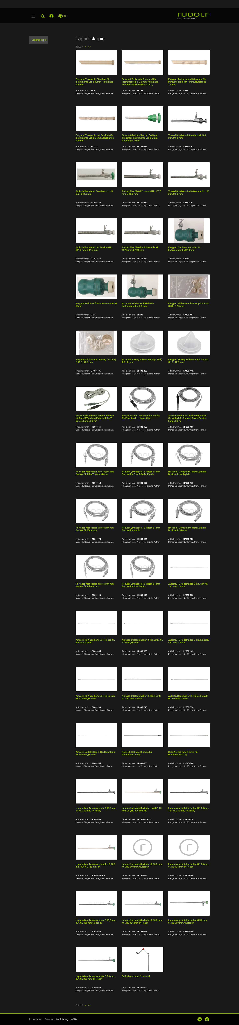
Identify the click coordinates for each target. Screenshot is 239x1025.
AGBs (74, 1019)
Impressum (35, 1019)
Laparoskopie (39, 39)
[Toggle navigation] (33, 16)
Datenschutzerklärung (56, 1019)
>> (89, 46)
